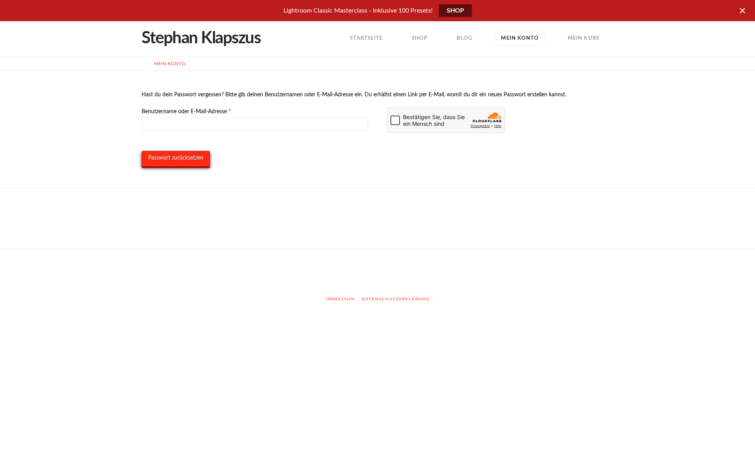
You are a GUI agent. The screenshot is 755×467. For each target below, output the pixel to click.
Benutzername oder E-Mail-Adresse (200, 111)
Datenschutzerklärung (395, 299)
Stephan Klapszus (201, 38)
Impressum (340, 299)
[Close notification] (742, 10)
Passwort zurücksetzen (175, 158)
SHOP (455, 10)
